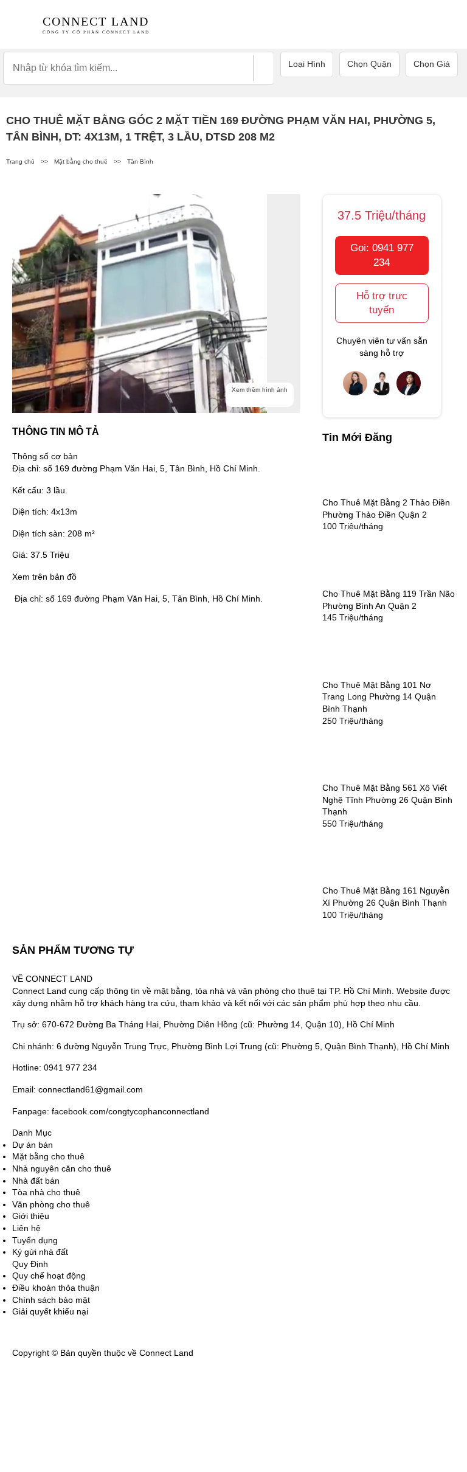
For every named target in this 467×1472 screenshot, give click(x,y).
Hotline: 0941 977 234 (54, 1067)
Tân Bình (140, 161)
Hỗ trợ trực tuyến (381, 303)
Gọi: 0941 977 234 (381, 255)
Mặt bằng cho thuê (81, 161)
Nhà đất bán (36, 1181)
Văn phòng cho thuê (51, 1204)
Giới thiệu (30, 1216)
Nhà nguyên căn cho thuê (61, 1168)
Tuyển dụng (35, 1240)
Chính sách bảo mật (51, 1300)
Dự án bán (32, 1145)
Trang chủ (20, 161)
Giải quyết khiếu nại (50, 1311)
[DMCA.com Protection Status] (226, 1352)
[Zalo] (42, 1435)
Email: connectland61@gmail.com (77, 1089)
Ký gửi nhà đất (40, 1252)
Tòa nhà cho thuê (46, 1192)
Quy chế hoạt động (49, 1275)
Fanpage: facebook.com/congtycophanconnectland (110, 1111)
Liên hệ (26, 1228)
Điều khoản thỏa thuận (56, 1288)
